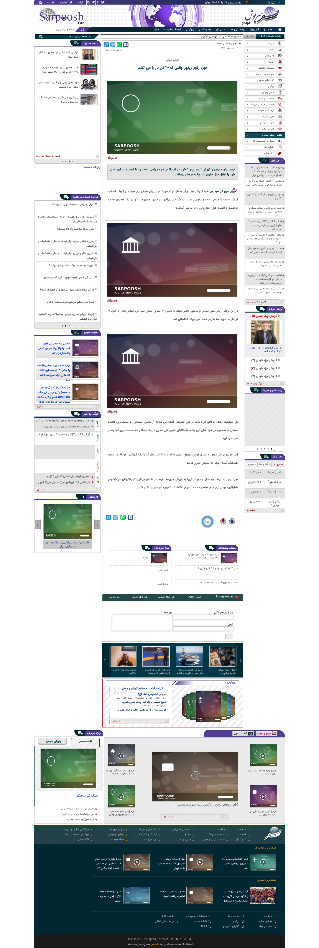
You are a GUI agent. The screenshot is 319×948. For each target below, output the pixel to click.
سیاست (242, 829)
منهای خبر (220, 30)
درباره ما (267, 916)
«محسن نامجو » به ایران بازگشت (124, 671)
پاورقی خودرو (53, 741)
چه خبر (88, 414)
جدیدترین (114, 597)
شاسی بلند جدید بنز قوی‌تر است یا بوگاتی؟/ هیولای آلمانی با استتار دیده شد (54, 348)
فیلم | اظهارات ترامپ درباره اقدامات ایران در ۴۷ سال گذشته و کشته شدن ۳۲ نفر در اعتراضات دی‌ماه (108, 864)
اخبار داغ (268, 30)
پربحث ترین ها (237, 30)
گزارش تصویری (230, 926)
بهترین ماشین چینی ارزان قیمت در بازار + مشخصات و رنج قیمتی (67, 243)
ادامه (252, 511)
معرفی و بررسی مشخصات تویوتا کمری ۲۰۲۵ (72, 205)
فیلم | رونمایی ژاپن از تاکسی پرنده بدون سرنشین (208, 805)
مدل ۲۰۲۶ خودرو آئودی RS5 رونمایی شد (217, 569)
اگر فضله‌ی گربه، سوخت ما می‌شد (79, 820)
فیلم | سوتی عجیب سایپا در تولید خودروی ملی (263, 813)
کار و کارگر (241, 839)
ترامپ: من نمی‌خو (231, 36)
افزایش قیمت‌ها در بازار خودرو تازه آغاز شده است (59, 54)
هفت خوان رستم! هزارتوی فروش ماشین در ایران (70, 302)
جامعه (221, 829)
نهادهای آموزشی (181, 829)
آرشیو (80, 2)
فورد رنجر (163, 570)
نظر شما (167, 613)
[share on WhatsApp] (119, 44)
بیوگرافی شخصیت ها (77, 834)
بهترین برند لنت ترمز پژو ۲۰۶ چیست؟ (75, 229)
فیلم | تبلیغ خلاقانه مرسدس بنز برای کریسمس (262, 772)
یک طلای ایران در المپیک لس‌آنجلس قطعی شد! (157, 671)
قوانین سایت (265, 921)
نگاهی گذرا (168, 916)
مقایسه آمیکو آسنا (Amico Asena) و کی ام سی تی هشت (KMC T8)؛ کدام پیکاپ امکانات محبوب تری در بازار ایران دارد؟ (53, 394)
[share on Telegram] (112, 44)
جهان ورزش (184, 839)
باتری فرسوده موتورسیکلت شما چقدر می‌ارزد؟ (71, 265)
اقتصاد (97, 423)
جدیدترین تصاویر (266, 880)
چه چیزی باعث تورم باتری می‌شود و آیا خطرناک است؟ (67, 290)
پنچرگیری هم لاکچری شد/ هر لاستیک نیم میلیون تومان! (59, 99)
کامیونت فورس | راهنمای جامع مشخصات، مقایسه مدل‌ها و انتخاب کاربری (67, 219)
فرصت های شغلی (164, 921)
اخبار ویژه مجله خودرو (49, 156)
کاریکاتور (93, 497)
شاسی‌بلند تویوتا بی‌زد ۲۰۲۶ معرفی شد (218, 583)
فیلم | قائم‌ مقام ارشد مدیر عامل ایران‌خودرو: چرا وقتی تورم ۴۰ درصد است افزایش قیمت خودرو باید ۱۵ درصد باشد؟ (121, 813)
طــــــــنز (85, 741)
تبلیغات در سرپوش (196, 916)
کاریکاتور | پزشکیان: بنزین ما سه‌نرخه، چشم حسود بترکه (67, 544)
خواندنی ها (98, 466)
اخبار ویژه (254, 30)
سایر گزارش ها (257, 383)
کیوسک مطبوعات (172, 30)
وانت (146, 557)
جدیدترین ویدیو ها (265, 848)
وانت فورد (163, 584)
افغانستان (83, 839)
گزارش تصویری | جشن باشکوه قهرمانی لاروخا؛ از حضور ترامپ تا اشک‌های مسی (235, 897)
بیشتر (41, 406)
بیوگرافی (190, 30)
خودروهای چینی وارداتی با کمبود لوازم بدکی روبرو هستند (59, 84)
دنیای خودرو (222, 43)
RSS (204, 926)
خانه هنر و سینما (148, 829)
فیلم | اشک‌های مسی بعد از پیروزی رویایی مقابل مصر (235, 863)
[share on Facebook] (125, 44)
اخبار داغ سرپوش (257, 302)
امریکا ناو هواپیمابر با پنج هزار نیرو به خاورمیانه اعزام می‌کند (190, 671)
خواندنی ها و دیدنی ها (76, 829)
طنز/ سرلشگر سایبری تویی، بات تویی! (77, 814)
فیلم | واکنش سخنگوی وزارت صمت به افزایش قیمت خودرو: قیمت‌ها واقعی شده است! (120, 772)
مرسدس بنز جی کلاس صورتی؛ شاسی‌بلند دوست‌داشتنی (203, 556)
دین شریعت (150, 839)
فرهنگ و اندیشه (148, 834)
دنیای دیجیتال (116, 834)
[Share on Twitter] (106, 44)
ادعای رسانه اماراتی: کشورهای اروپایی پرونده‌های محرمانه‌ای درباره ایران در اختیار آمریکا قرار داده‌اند (223, 671)
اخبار (157, 30)
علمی (97, 452)
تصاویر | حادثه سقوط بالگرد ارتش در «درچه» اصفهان (110, 896)
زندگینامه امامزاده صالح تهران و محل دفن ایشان (144, 688)
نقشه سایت (200, 921)
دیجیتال (97, 438)
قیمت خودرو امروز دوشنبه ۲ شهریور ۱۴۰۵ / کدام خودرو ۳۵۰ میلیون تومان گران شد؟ (60, 69)
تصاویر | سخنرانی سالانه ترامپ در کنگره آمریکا (172, 894)
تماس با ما (233, 916)
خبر (278, 160)
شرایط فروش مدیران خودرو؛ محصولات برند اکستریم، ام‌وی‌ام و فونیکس (67, 316)
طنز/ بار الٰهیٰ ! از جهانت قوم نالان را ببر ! (77, 809)
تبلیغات (51, 2)
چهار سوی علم (116, 829)
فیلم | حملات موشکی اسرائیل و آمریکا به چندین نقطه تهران (171, 863)
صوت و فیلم (265, 926)
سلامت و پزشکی (215, 834)
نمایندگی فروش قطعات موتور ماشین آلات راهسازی (68, 278)
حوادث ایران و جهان (213, 839)
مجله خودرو (235, 43)
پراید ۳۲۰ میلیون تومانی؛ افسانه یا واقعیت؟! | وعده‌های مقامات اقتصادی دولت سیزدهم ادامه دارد (53, 373)
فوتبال (97, 479)
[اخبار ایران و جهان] (260, 26)
